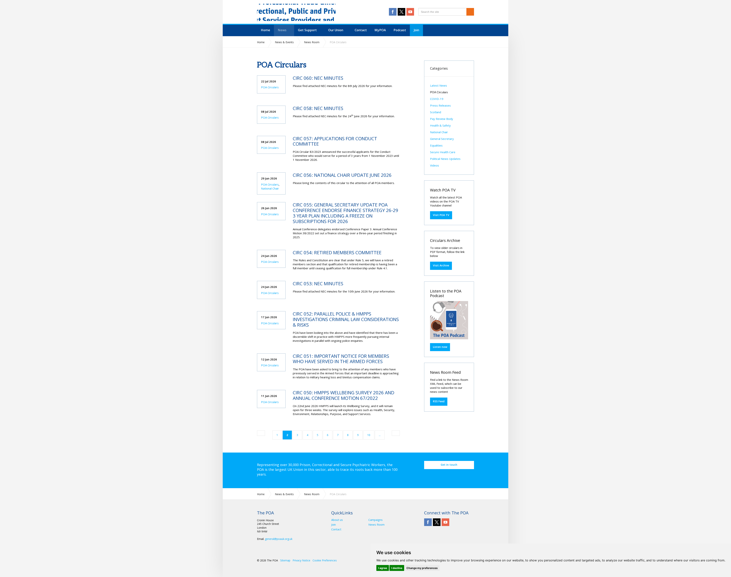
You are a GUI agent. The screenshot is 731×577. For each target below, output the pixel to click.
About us (337, 519)
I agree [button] (382, 568)
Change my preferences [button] (422, 568)
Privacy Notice (301, 560)
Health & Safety (440, 125)
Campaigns (375, 519)
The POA (296, 12)
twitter (401, 12)
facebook (393, 12)
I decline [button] (396, 568)
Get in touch (449, 464)
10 (368, 435)
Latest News (438, 85)
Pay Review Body (441, 119)
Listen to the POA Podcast (445, 293)
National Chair (270, 188)
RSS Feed (439, 401)
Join (333, 524)
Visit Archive (441, 265)
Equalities (436, 145)
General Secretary (442, 139)
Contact (336, 529)
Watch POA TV (443, 190)
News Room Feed (445, 372)
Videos (434, 165)
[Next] (396, 433)
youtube (410, 12)
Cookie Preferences (325, 560)
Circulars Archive (445, 240)
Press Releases (440, 105)
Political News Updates (445, 159)
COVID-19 (436, 99)
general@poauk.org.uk (278, 539)
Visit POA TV (441, 215)
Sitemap (285, 560)
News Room (376, 524)
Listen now (440, 347)
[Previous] (261, 433)
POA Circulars (270, 87)
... (380, 435)
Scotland (435, 112)
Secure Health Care (442, 152)
